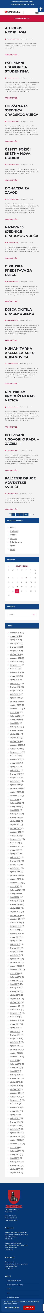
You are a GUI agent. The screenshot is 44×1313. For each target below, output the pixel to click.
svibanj (15, 644)
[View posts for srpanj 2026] (8, 566)
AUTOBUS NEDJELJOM (15, 30)
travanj (15, 647)
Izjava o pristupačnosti (13, 1297)
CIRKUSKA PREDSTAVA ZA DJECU (18, 270)
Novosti (13, 539)
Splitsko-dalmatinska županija (15, 1285)
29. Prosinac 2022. (13, 39)
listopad (15, 665)
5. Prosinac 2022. (12, 363)
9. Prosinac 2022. (12, 320)
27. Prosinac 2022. (13, 121)
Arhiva (13, 528)
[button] (41, 9)
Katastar (9, 1289)
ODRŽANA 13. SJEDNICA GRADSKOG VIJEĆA (21, 110)
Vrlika (12, 550)
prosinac (16, 658)
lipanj (14, 640)
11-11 (26, 515)
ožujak (15, 651)
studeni (15, 662)
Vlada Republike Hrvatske (14, 1281)
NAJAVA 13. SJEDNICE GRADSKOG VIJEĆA (21, 231)
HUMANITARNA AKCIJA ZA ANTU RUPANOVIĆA (20, 352)
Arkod (8, 1293)
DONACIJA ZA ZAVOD (17, 190)
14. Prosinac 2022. (13, 281)
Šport (12, 546)
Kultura (13, 535)
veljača (15, 694)
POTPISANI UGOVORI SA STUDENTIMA (17, 67)
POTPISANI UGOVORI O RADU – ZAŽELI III (22, 439)
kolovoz (22, 566)
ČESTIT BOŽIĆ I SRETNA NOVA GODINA (18, 153)
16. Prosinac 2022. (13, 242)
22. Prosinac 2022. (13, 164)
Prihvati (29, 1308)
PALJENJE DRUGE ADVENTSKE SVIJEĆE (20, 482)
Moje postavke (12, 1308)
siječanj (15, 654)
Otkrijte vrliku (16, 542)
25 (12, 591)
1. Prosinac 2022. (12, 450)
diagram (25, 39)
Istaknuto (14, 531)
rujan (14, 669)
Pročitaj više (11, 55)
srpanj (15, 636)
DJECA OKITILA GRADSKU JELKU (19, 311)
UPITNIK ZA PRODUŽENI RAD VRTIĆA (20, 396)
